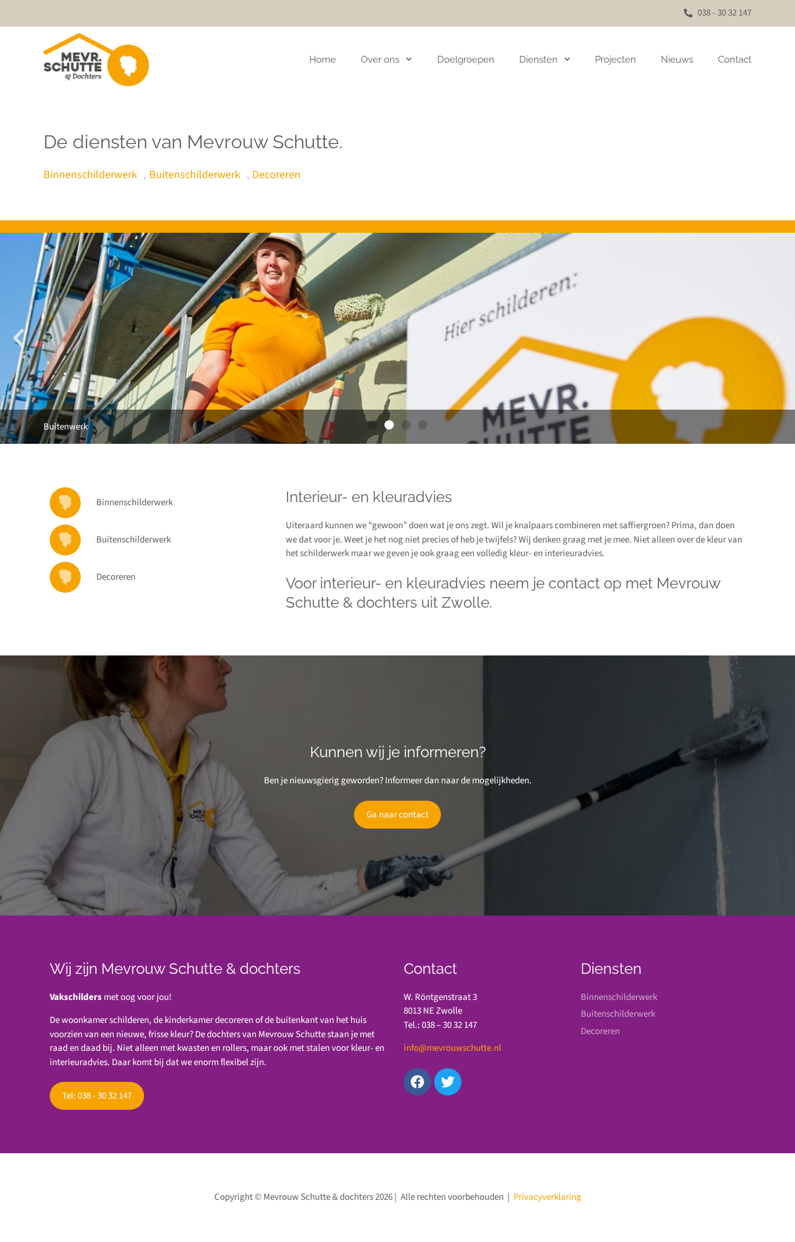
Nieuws (677, 59)
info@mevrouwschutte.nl (452, 1048)
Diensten (538, 59)
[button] (18, 338)
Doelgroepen (465, 59)
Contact (735, 59)
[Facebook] (417, 1082)
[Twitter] (447, 1082)
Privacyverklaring (547, 1197)
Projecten (615, 59)
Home (322, 59)
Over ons (380, 59)
